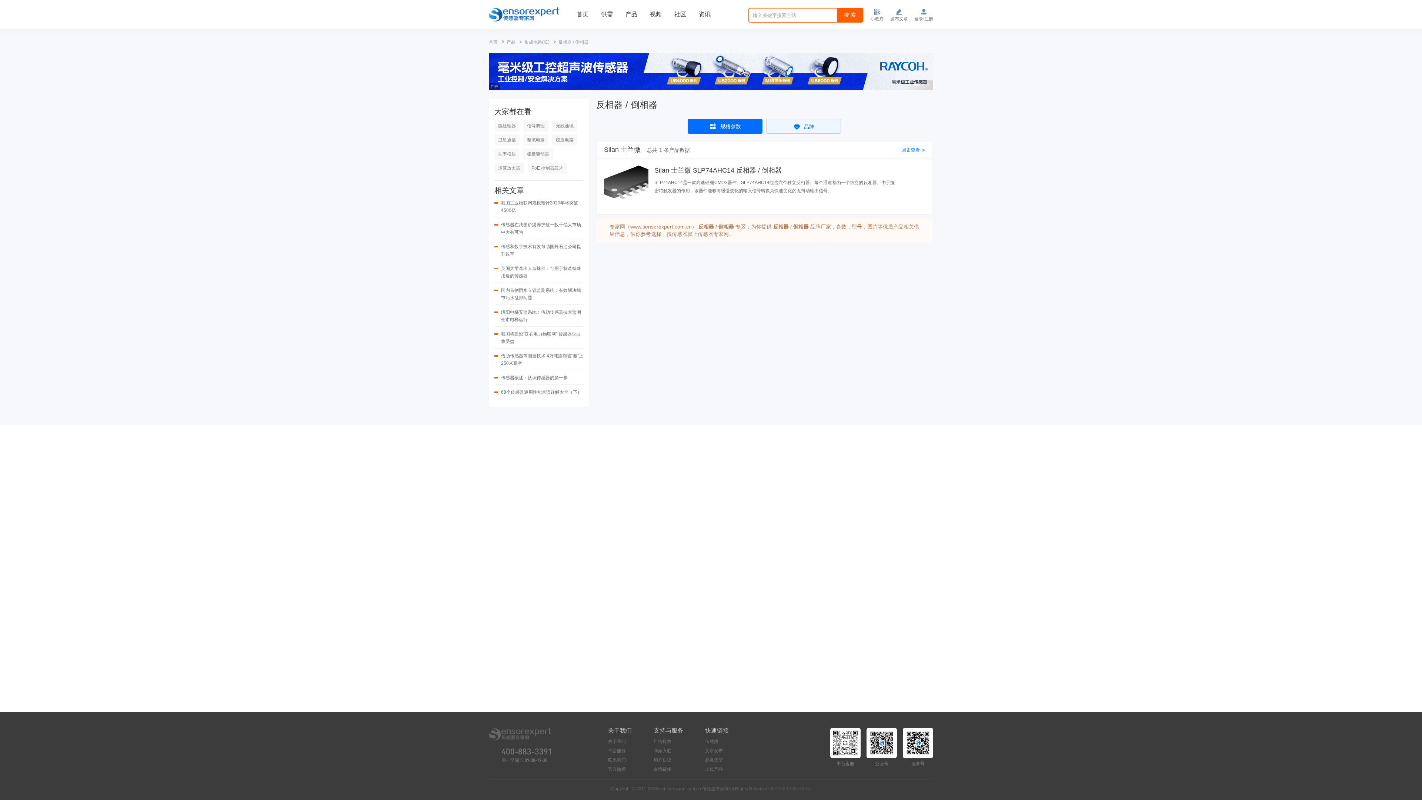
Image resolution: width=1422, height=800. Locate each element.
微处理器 (507, 126)
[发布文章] (899, 12)
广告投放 (662, 741)
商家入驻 (662, 750)
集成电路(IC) (537, 42)
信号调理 (536, 126)
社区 (680, 14)
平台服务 (617, 750)
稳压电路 (565, 140)
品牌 (809, 127)
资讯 (705, 14)
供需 (607, 14)
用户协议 (662, 760)
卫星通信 (507, 140)
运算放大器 (509, 168)
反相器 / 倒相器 (573, 42)
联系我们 (617, 760)
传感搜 (711, 741)
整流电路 (536, 140)
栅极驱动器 (538, 154)
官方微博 (617, 769)
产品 (631, 14)
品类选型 (714, 760)
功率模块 (507, 154)
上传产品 (714, 769)
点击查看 (913, 150)
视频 (656, 14)
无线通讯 (565, 126)
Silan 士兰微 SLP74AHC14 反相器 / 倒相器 (718, 170)
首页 (582, 14)
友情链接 (662, 769)
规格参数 (730, 126)
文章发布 (714, 750)
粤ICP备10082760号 (790, 788)
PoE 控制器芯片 (547, 168)
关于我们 (617, 741)
